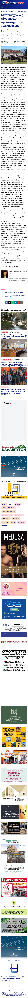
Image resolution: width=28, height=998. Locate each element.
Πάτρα (13, 522)
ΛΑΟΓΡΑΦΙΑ (8, 294)
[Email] (21, 302)
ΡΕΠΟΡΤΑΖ (21, 522)
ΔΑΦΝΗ (17, 504)
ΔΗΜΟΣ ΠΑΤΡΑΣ (7, 515)
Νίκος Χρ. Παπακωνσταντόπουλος (15, 295)
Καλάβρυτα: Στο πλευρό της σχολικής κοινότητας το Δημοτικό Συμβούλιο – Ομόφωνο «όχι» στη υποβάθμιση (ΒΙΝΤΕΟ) (13, 364)
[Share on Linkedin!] (15, 302)
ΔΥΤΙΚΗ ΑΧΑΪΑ (19, 515)
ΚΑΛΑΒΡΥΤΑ (12, 11)
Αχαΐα (10, 504)
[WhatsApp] (12, 302)
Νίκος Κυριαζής (6, 41)
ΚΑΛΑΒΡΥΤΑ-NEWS (22, 11)
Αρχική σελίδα (4, 11)
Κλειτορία (5, 522)
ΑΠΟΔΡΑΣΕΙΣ (5, 332)
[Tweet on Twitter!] (9, 302)
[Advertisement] (14, 689)
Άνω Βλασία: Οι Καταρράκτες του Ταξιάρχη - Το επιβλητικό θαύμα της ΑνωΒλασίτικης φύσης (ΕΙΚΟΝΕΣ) (14, 336)
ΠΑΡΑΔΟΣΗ (8, 297)
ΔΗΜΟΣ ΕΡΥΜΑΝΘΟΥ (8, 508)
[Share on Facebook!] (6, 302)
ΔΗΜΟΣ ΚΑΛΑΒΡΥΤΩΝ (7, 359)
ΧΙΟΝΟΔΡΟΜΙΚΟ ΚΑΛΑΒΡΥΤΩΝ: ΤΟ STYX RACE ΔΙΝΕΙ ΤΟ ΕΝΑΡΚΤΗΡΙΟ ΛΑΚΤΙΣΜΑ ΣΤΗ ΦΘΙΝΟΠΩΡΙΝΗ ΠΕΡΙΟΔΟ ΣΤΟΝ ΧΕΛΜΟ (13, 392)
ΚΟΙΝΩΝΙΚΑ (16, 518)
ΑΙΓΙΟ (4, 504)
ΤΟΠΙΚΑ (4, 526)
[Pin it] (18, 302)
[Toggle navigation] (2, 7)
